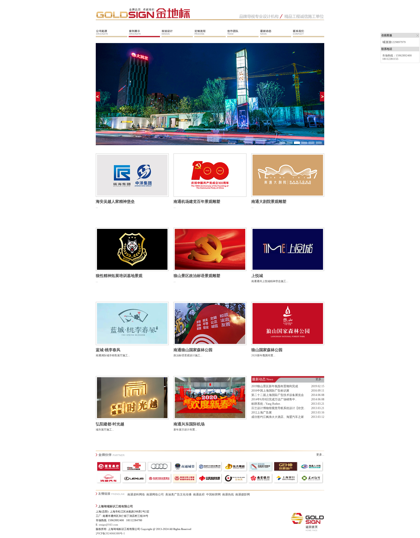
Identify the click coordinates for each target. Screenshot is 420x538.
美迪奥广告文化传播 (178, 494)
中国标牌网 (213, 494)
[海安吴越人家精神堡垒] (132, 195)
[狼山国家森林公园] (287, 344)
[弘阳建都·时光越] (132, 418)
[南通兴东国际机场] (210, 418)
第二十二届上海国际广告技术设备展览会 (277, 395)
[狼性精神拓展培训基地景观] (132, 270)
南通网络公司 (155, 494)
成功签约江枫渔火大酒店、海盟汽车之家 (277, 417)
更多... (319, 379)
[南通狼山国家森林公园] (210, 344)
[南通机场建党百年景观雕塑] (210, 195)
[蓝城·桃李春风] (132, 344)
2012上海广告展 (261, 412)
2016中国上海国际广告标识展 (270, 390)
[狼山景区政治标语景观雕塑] (210, 270)
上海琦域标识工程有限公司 (115, 506)
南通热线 (228, 494)
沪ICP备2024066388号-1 (110, 533)
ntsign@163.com (108, 524)
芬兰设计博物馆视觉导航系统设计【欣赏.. (278, 408)
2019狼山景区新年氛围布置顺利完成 (274, 386)
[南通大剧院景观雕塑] (287, 195)
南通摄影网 (242, 494)
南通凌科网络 (136, 494)
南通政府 (199, 494)
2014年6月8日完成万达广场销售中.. (274, 399)
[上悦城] (287, 270)
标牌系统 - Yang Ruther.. (266, 403)
